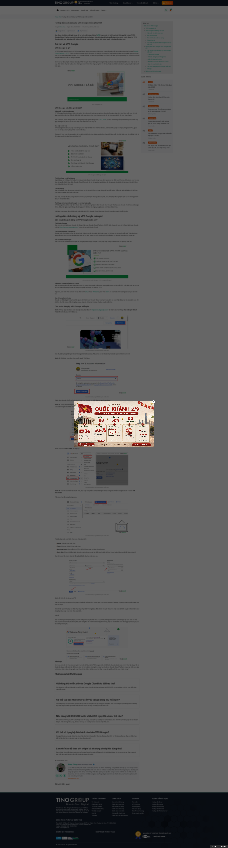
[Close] (153, 401)
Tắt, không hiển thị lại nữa (218, 846)
